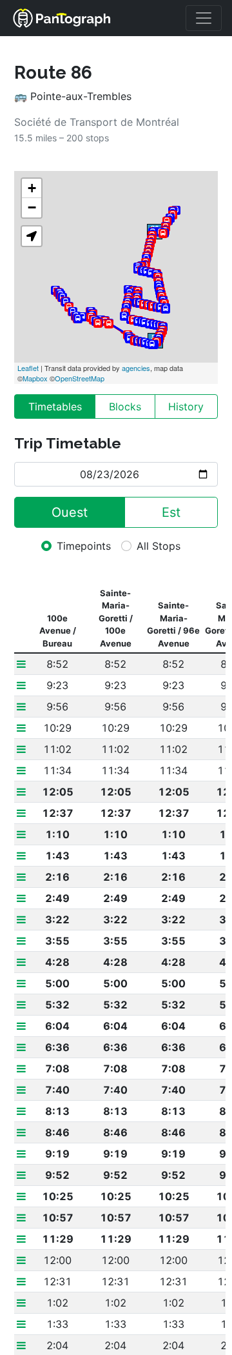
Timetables (55, 406)
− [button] (32, 207)
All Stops (158, 545)
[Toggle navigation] (204, 18)
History (186, 406)
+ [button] (32, 188)
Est (171, 512)
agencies (136, 368)
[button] (31, 236)
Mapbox (35, 378)
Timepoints (84, 545)
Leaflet (28, 368)
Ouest (70, 512)
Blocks (125, 406)
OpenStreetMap (79, 378)
